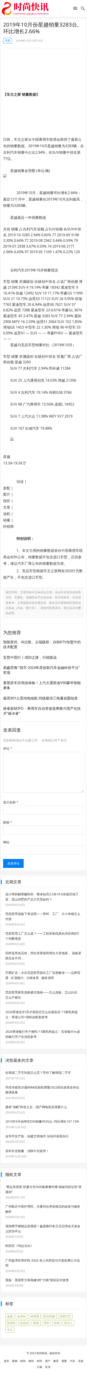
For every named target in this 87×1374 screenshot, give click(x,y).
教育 (56, 1361)
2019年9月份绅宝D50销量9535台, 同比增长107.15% (42, 1121)
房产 (47, 1361)
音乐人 (68, 1323)
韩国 (57, 1323)
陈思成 (24, 1323)
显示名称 (10, 802)
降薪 (36, 1323)
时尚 (39, 1361)
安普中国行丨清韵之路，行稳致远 (30, 657)
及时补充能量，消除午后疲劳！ (27, 1151)
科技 (23, 1361)
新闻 (14, 1361)
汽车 (7, 41)
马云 (10, 1330)
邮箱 (7, 822)
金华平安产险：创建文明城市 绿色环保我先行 (37, 1136)
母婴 (64, 1361)
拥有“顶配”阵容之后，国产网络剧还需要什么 (36, 1107)
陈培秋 (11, 1323)
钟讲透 (34, 1316)
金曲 (10, 1316)
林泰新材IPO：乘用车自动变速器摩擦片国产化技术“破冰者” (42, 711)
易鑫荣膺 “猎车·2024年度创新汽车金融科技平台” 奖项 (41, 670)
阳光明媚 (49, 1316)
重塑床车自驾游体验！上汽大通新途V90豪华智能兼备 (42, 685)
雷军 (46, 1323)
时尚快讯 (42, 1353)
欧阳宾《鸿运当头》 (19, 1246)
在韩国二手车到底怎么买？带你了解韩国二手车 (38, 1072)
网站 (6, 842)
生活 (47, 1367)
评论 (7, 748)
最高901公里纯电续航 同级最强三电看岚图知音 (40, 698)
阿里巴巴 (65, 1316)
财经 (31, 1361)
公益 (39, 1367)
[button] (75, 9)
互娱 (80, 1361)
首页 (6, 1361)
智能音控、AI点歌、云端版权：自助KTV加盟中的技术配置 (42, 644)
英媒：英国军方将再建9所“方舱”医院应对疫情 (37, 1280)
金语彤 (21, 1316)
